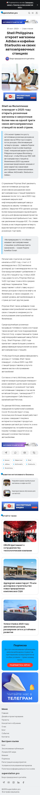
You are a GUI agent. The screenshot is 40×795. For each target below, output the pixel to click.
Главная (5, 713)
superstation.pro (13, 789)
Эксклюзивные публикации (13, 748)
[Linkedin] (18, 782)
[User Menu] (36, 13)
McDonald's (19, 464)
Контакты (5, 737)
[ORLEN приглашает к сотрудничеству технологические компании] (20, 531)
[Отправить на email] (24, 453)
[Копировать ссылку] (34, 453)
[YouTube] (9, 782)
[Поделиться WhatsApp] (15, 453)
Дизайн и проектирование (12, 716)
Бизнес (7, 460)
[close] (37, 5)
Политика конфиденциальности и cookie (18, 769)
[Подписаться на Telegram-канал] (20, 687)
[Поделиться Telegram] (6, 453)
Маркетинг (19, 460)
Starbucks (31, 464)
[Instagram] (14, 782)
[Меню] (32, 13)
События (5, 733)
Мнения (5, 755)
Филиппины (9, 468)
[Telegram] (4, 782)
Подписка (6, 759)
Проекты (5, 720)
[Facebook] (23, 782)
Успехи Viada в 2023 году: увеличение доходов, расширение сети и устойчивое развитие (20, 627)
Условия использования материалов (17, 765)
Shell (29, 460)
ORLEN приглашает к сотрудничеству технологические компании (18, 548)
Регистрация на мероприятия (14, 762)
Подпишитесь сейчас (20, 665)
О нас (4, 726)
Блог (4, 730)
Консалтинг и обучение (11, 723)
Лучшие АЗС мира (9, 752)
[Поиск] (29, 13)
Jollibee (7, 464)
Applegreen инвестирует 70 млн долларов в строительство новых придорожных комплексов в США (20, 587)
